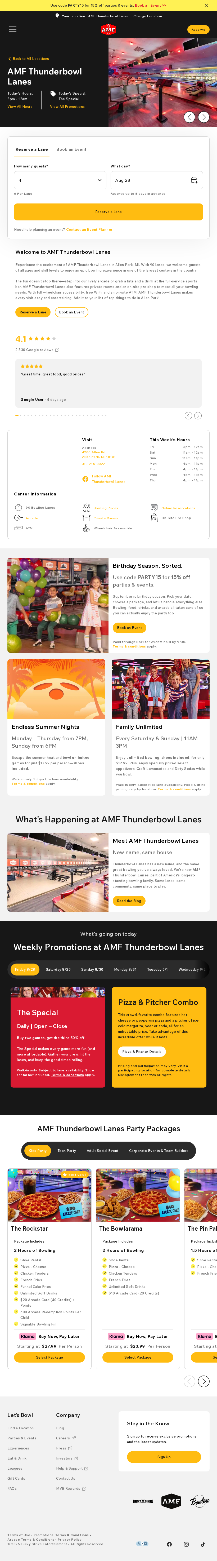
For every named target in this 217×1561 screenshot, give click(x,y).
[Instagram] (186, 1544)
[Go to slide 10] (50, 415)
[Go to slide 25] (105, 415)
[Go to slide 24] (102, 415)
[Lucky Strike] (143, 1501)
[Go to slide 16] (72, 415)
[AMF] (171, 1501)
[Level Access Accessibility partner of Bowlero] (142, 1543)
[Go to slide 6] (35, 415)
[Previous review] (188, 415)
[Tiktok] (203, 1544)
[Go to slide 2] (20, 415)
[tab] (31, 150)
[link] (198, 29)
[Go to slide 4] (28, 415)
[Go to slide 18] (80, 415)
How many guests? (31, 166)
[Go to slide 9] (46, 415)
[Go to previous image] (189, 117)
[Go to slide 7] (39, 415)
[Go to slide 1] (17, 415)
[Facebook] (169, 1544)
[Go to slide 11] (54, 415)
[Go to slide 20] (87, 415)
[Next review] (198, 415)
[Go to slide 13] (61, 415)
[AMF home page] (108, 29)
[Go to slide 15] (68, 415)
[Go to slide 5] (31, 415)
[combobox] (60, 180)
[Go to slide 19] (83, 415)
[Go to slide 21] (91, 415)
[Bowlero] (200, 1501)
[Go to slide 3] (24, 415)
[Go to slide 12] (57, 415)
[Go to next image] (204, 117)
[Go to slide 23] (98, 415)
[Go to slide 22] (94, 415)
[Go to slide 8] (42, 415)
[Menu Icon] (12, 29)
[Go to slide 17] (76, 415)
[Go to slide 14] (65, 415)
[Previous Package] (189, 1381)
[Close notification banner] (207, 5)
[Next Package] (204, 1381)
